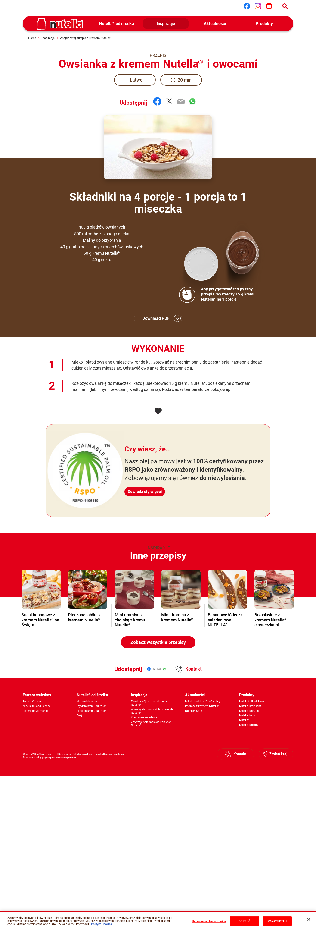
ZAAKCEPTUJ (277, 921)
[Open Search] (285, 6)
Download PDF (156, 318)
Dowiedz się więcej (145, 491)
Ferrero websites (37, 695)
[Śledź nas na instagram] (258, 6)
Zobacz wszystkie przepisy (158, 642)
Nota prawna (64, 754)
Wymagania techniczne (55, 757)
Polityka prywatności (83, 754)
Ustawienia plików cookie (209, 921)
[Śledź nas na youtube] (269, 6)
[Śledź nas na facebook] (247, 6)
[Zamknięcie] (309, 919)
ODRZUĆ (244, 921)
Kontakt (193, 669)
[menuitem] (116, 24)
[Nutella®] (60, 24)
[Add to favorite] (158, 411)
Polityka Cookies (103, 754)
